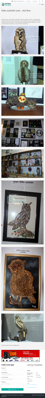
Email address (4, 372)
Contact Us (35, 1)
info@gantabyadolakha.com (19, 1)
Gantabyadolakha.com (14, 395)
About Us (29, 1)
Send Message (13, 389)
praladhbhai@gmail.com (32, 387)
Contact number (4, 377)
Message (3, 381)
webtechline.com (40, 395)
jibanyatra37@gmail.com (32, 384)
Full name (3, 368)
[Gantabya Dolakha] (6, 4)
